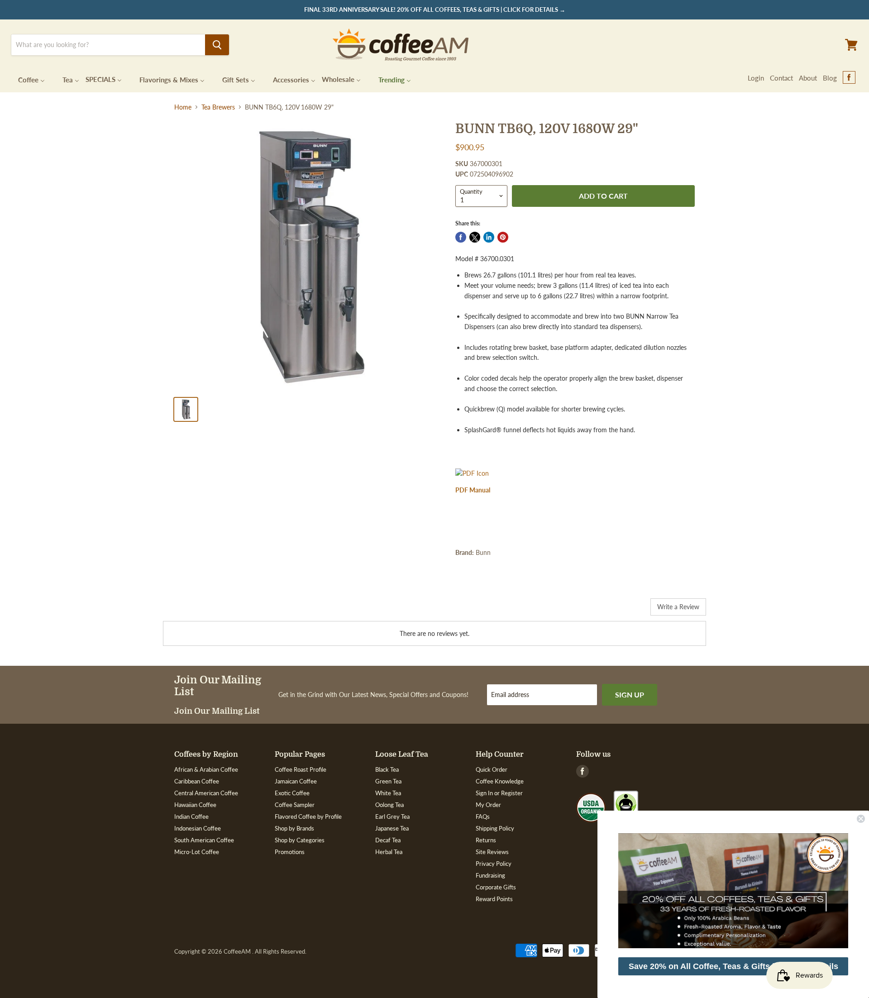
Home (182, 107)
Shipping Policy (495, 828)
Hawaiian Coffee (195, 804)
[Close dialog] (860, 818)
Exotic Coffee (292, 793)
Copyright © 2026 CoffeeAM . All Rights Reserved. (240, 951)
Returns (486, 840)
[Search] (217, 44)
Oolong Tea (389, 804)
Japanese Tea (392, 828)
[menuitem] (26, 79)
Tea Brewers (218, 107)
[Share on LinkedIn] (488, 237)
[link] (733, 890)
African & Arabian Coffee (206, 769)
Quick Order (491, 769)
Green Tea (388, 781)
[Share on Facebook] (460, 237)
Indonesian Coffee (197, 828)
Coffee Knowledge (500, 781)
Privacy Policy (493, 863)
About (808, 78)
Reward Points (494, 898)
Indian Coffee (191, 816)
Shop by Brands (294, 828)
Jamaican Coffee (296, 781)
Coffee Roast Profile (300, 769)
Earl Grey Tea (392, 816)
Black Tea (387, 769)
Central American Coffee (206, 793)
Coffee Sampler (295, 804)
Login (756, 78)
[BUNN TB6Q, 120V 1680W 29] (308, 256)
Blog (830, 78)
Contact (781, 78)
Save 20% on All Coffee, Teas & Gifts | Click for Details (733, 966)
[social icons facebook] (849, 78)
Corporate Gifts (496, 887)
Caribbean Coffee (196, 781)
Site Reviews (492, 851)
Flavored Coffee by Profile (308, 816)
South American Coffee (204, 840)
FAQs (483, 816)
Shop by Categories (300, 840)
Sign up (629, 694)
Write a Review (678, 607)
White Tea (388, 793)
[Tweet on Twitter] (474, 237)
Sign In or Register (499, 793)
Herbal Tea (388, 851)
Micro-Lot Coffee (196, 851)
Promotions (290, 851)
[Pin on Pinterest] (502, 237)
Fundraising (490, 875)
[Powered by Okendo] (203, 610)
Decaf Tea (388, 840)
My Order (488, 804)
